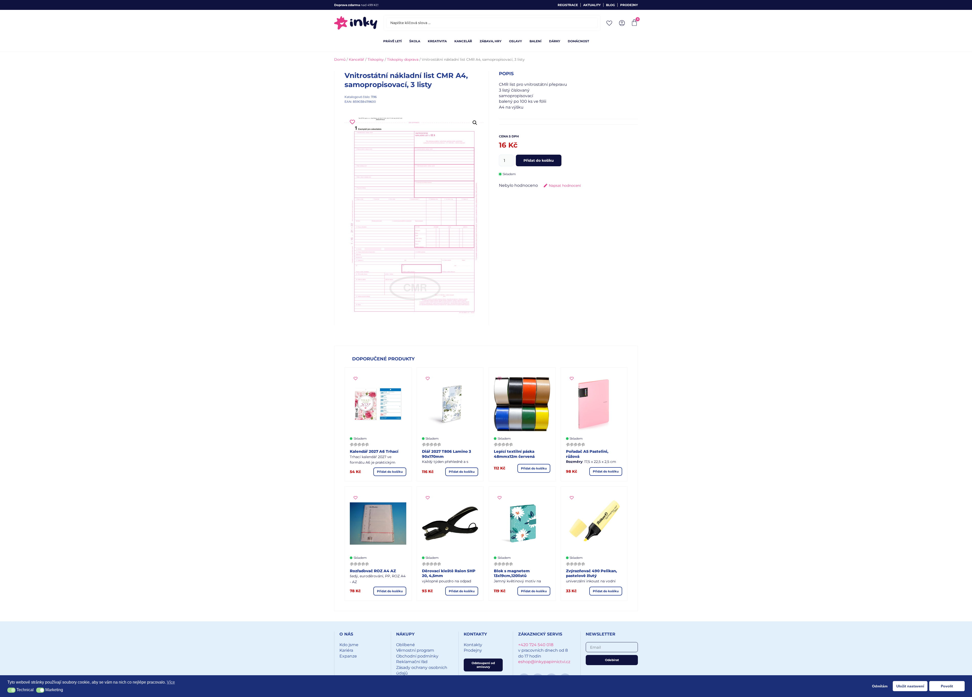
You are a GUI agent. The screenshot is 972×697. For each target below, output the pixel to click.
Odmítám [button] (879, 686)
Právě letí (392, 41)
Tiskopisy (376, 59)
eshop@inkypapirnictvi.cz (544, 661)
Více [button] (171, 682)
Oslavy (515, 41)
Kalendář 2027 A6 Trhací (374, 451)
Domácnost (578, 41)
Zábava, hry (490, 41)
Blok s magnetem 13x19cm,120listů (512, 573)
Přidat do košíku (538, 160)
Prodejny (629, 5)
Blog (610, 5)
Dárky (554, 41)
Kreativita (437, 41)
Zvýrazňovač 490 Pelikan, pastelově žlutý (591, 573)
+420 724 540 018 (535, 644)
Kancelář (463, 41)
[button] (474, 122)
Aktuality (592, 5)
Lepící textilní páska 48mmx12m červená (514, 454)
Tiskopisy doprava (402, 59)
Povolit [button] (947, 686)
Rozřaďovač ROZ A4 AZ (373, 570)
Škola (414, 41)
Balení (535, 41)
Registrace (568, 5)
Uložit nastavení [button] (910, 686)
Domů (340, 59)
